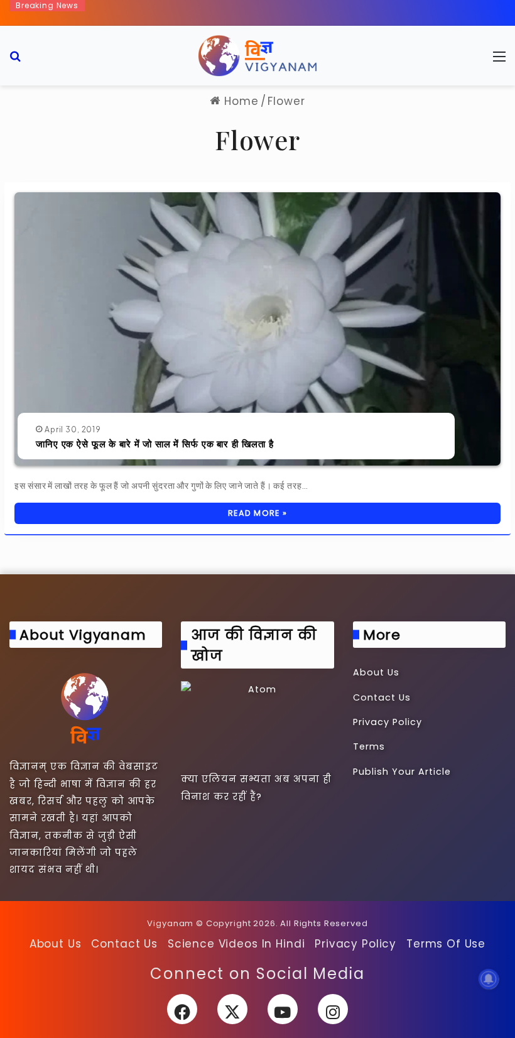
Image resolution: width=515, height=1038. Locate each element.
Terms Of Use (445, 943)
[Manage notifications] (489, 979)
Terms (369, 746)
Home (239, 101)
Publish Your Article (402, 771)
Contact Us (382, 697)
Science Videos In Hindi (236, 943)
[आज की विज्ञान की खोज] (257, 724)
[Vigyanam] (257, 56)
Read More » (257, 513)
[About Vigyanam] (85, 707)
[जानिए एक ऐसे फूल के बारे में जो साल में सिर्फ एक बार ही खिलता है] (257, 329)
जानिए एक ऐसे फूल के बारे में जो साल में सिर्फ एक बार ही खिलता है (155, 443)
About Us (376, 672)
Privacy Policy (387, 722)
